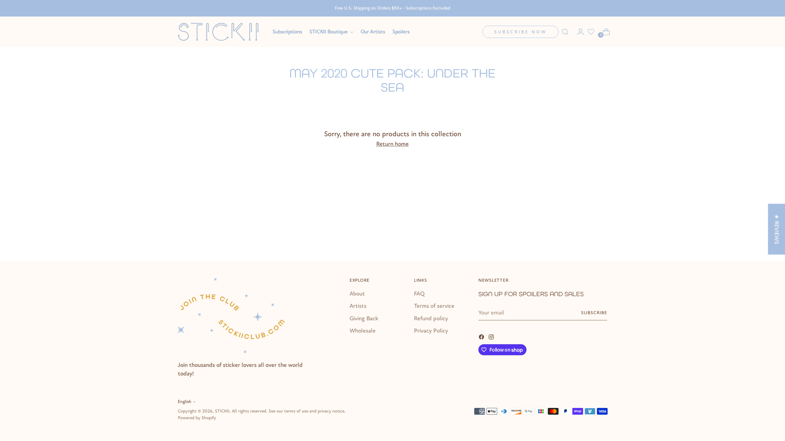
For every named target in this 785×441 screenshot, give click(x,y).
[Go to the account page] (578, 32)
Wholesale (363, 330)
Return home (392, 144)
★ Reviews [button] (776, 229)
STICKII (222, 411)
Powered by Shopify (197, 417)
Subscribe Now (520, 32)
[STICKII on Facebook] (482, 336)
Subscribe (594, 312)
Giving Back (364, 318)
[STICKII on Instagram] (492, 336)
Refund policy (431, 318)
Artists (358, 306)
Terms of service (434, 306)
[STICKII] (221, 32)
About (357, 293)
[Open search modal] (565, 32)
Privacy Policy (431, 330)
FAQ (419, 293)
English (184, 401)
